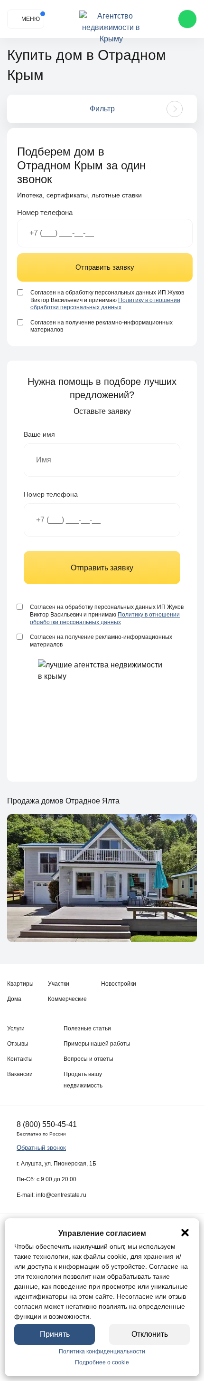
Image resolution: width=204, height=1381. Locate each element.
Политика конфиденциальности (102, 1351)
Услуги (16, 1028)
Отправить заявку (104, 267)
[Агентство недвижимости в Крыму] (111, 19)
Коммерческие (67, 999)
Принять (55, 1334)
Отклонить (149, 1334)
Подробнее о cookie (102, 1362)
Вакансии (20, 1074)
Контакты (20, 1059)
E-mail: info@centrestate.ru (51, 1195)
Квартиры (20, 983)
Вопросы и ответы (88, 1059)
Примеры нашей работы (97, 1043)
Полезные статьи (87, 1028)
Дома (14, 999)
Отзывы (17, 1043)
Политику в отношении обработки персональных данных (105, 304)
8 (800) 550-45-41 (47, 1124)
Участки (58, 983)
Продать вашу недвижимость (83, 1080)
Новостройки (118, 983)
